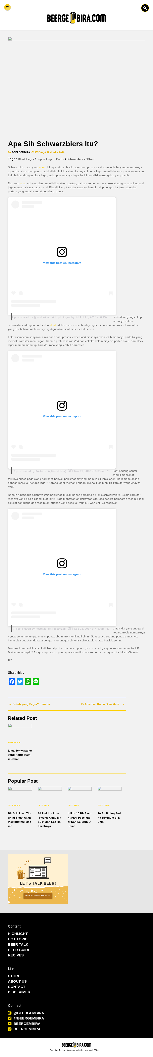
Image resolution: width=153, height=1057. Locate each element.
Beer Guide (14, 742)
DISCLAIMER (19, 992)
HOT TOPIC (17, 939)
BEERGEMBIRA (27, 1024)
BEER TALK (18, 944)
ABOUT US (17, 981)
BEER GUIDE (19, 950)
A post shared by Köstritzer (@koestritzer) (40, 471)
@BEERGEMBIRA (29, 1013)
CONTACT (16, 987)
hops (40, 159)
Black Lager (26, 159)
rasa (23, 183)
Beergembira (21, 152)
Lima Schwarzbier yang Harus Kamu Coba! (20, 755)
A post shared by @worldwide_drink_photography (43, 317)
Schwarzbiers (76, 159)
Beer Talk (43, 805)
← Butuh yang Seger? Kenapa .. (30, 704)
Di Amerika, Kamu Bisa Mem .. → (103, 704)
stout (91, 159)
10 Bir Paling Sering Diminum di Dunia (109, 817)
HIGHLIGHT (18, 934)
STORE (14, 976)
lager (50, 159)
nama (42, 167)
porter (60, 159)
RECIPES (16, 955)
